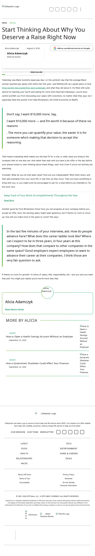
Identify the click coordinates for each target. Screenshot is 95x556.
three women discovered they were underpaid (23, 88)
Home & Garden (69, 453)
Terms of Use (24, 478)
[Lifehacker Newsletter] (85, 9)
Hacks (24, 463)
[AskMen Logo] (81, 532)
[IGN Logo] (42, 539)
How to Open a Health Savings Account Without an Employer (39, 336)
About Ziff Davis (24, 474)
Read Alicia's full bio (14, 309)
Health (24, 453)
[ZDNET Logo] (37, 533)
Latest (24, 443)
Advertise (68, 478)
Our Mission (18, 432)
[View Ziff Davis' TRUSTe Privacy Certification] (63, 515)
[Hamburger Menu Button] (92, 9)
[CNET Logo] (24, 533)
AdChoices (32, 515)
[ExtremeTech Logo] (27, 539)
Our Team (32, 432)
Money (13, 23)
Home (4, 23)
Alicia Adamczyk (12, 48)
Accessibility (25, 482)
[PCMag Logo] (51, 533)
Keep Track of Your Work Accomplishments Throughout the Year (41, 195)
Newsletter (46, 432)
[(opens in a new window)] (58, 432)
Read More (9, 200)
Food (24, 448)
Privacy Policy (68, 474)
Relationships (24, 458)
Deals (69, 458)
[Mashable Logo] (65, 532)
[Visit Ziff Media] (7, 535)
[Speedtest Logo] (58, 539)
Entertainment (68, 448)
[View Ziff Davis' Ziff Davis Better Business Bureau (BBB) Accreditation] (47, 515)
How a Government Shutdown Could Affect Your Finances (37, 363)
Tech (68, 443)
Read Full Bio (36, 72)
